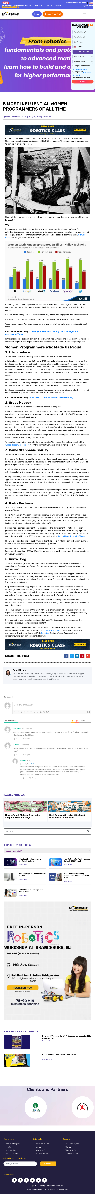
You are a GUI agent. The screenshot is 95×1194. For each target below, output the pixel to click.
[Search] (88, 831)
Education (47, 117)
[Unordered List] (31, 712)
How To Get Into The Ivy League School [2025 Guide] (77, 860)
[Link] (40, 712)
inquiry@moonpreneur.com (76, 3)
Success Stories (12, 1153)
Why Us (8, 1147)
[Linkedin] (20, 1180)
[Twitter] (38, 1180)
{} (44, 712)
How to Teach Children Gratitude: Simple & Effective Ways (22, 816)
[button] (84, 14)
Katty (33, 764)
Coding (39, 117)
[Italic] (18, 712)
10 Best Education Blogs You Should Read (31, 891)
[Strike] (24, 712)
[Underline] (21, 712)
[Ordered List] (27, 712)
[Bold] (14, 712)
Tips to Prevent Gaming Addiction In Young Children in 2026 (76, 876)
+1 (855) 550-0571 (86, 6)
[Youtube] (32, 1180)
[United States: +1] (75, 46)
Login (36, 14)
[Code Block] (37, 712)
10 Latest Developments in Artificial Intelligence (30, 860)
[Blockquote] (34, 712)
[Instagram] (26, 1180)
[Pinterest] (44, 1180)
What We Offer (11, 1150)
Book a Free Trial (53, 14)
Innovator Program (13, 1144)
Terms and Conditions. (80, 69)
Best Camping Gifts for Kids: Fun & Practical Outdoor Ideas (67, 816)
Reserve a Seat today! (10, 7)
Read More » (23, 865)
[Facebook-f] (14, 1180)
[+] (47, 712)
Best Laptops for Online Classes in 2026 (32, 875)
